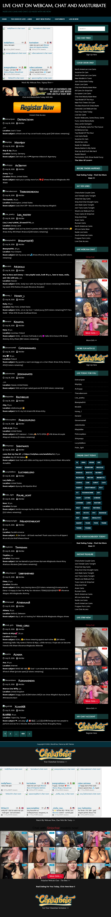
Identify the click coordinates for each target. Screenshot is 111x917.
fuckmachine (87, 492)
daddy (79, 487)
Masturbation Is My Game (85, 148)
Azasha (17, 654)
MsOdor (21, 123)
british (90, 477)
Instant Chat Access (37, 115)
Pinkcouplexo (27, 420)
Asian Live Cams (81, 84)
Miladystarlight (30, 521)
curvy (95, 482)
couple (79, 482)
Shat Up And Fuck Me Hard (86, 151)
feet (101, 487)
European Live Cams (83, 93)
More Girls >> (91, 340)
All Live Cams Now (82, 229)
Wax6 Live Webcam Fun (84, 211)
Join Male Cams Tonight (84, 205)
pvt (93, 513)
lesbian (97, 498)
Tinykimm (21, 547)
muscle (87, 508)
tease (87, 523)
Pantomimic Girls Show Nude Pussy (89, 157)
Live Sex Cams (80, 114)
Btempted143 (25, 240)
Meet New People (43, 19)
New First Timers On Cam (85, 102)
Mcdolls (19, 266)
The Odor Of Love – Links (21, 19)
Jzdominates (25, 374)
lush (89, 503)
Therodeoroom (29, 191)
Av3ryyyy (21, 165)
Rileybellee (22, 397)
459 (23, 733)
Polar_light (24, 495)
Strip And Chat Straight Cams (86, 202)
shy (77, 518)
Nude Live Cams (81, 232)
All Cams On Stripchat (83, 90)
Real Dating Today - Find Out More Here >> (92, 177)
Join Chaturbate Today (84, 81)
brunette (101, 477)
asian (91, 462)
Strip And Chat (81, 217)
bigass (78, 467)
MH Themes (70, 744)
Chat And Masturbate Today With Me (37, 97)
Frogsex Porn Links (82, 238)
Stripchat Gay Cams (83, 198)
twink (78, 528)
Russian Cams (80, 223)
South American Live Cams (85, 75)
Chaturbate (60, 19)
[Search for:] (91, 28)
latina (87, 498)
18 (77, 462)
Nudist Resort (80, 154)
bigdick (79, 472)
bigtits (89, 472)
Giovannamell (27, 348)
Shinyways (22, 446)
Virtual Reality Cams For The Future (89, 127)
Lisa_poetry (24, 214)
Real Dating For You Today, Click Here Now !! (55, 886)
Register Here (91, 733)
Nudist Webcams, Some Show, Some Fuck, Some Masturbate (89, 119)
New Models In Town (83, 78)
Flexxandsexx (27, 680)
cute (104, 482)
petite (86, 513)
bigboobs (89, 467)
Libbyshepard (26, 573)
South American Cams (84, 235)
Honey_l (19, 296)
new (78, 513)
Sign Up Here (91, 54)
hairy (78, 498)
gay (98, 492)
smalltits (96, 518)
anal (83, 462)
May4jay (19, 142)
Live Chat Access (81, 241)
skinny (86, 518)
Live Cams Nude (81, 136)
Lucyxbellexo (26, 472)
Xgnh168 (20, 706)
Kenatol (19, 322)
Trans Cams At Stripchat (84, 214)
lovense (79, 503)
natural (96, 508)
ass (98, 462)
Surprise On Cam (81, 72)
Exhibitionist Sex (81, 130)
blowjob (80, 477)
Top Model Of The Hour (84, 99)
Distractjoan (25, 119)
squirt (79, 523)
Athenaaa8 (23, 602)
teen (96, 523)
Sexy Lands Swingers (83, 124)
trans (103, 523)
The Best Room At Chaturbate (87, 105)
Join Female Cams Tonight (85, 195)
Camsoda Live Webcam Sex (86, 108)
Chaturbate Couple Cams (85, 192)
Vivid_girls (22, 625)
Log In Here (74, 19)
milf (78, 508)
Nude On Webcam (82, 145)
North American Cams (83, 226)
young (88, 528)
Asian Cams (79, 220)
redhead (102, 513)
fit (77, 492)
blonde (99, 472)
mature (97, 503)
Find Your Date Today (83, 112)
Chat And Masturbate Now (86, 87)
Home (4, 19)
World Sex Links (81, 142)
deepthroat (90, 487)
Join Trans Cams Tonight (84, 208)
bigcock (100, 467)
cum (87, 482)
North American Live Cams (85, 69)
